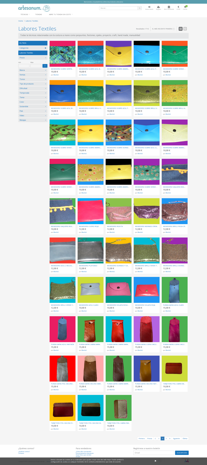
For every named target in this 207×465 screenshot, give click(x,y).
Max (31, 62)
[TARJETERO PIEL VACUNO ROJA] (62, 408)
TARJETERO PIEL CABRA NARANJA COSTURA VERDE (182, 384)
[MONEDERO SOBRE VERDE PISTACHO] (175, 54)
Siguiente (176, 438)
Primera (142, 438)
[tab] (32, 48)
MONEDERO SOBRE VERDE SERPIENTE (66, 148)
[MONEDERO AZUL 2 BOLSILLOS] (62, 250)
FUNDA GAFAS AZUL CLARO (173, 305)
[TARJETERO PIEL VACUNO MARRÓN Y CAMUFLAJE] (91, 408)
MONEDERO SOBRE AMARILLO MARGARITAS (96, 187)
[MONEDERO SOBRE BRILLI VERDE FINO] (91, 93)
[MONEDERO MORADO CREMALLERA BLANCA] (147, 211)
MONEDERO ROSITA (115, 226)
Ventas (22, 75)
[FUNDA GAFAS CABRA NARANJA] (119, 329)
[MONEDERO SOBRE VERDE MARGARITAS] (147, 172)
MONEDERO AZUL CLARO (88, 305)
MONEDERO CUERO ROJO (89, 226)
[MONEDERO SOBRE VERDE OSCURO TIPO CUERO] (62, 172)
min (19, 62)
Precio (22, 57)
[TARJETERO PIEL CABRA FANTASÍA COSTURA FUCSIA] (119, 408)
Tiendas (38, 14)
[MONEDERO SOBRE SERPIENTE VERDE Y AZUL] (62, 54)
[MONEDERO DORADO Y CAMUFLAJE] (119, 250)
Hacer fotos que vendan (83, 455)
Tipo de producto (27, 84)
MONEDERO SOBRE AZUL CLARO (147, 148)
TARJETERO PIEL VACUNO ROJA (63, 423)
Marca (22, 70)
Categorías (24, 48)
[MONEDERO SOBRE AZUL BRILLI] (91, 54)
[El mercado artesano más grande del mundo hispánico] (34, 8)
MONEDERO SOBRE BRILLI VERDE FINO (94, 108)
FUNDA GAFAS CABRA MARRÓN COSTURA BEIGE (125, 384)
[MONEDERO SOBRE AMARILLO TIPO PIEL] (119, 54)
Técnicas (24, 14)
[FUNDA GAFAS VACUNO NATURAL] (147, 369)
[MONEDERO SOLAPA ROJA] (147, 290)
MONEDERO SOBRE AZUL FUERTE (120, 108)
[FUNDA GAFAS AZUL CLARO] (175, 290)
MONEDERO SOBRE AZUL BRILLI (91, 69)
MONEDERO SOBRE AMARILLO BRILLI (177, 148)
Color (22, 102)
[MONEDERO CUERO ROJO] (91, 211)
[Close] (155, 460)
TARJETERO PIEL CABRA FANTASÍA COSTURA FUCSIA (127, 423)
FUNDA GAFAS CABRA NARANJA (118, 344)
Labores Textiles (31, 21)
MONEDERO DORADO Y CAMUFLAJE (120, 266)
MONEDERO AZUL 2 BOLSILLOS (63, 266)
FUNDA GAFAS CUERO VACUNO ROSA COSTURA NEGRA (184, 344)
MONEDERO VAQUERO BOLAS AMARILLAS (179, 187)
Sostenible (24, 106)
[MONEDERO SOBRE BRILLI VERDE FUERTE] (147, 93)
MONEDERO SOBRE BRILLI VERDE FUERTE (151, 108)
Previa (149, 438)
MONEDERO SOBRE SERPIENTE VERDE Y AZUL (69, 69)
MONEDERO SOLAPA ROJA (145, 305)
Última (185, 438)
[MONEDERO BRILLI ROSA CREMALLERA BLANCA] (175, 211)
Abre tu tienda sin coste (60, 14)
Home (20, 21)
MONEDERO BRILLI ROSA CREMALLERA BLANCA (181, 226)
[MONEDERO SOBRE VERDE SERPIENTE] (62, 132)
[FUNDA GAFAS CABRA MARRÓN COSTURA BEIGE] (119, 369)
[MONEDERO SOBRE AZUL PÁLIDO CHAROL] (147, 54)
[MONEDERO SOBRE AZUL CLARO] (147, 132)
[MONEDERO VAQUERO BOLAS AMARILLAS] (175, 172)
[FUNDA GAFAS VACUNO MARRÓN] (91, 369)
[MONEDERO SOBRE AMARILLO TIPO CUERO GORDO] (119, 172)
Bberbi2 (56, 75)
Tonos (22, 79)
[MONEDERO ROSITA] (119, 211)
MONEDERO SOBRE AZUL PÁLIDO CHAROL (151, 69)
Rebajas (23, 120)
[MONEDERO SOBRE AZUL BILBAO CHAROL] (62, 93)
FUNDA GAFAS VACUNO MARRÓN (91, 384)
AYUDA (78, 457)
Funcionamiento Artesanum (85, 453)
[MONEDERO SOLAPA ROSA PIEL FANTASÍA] (119, 290)
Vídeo (22, 115)
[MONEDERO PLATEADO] (91, 250)
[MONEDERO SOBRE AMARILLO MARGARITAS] (91, 172)
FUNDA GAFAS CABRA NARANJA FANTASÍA (94, 344)
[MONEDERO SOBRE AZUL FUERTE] (119, 93)
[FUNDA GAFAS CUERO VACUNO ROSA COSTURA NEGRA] (175, 329)
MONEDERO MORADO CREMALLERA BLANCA (152, 226)
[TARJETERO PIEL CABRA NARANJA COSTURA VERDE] (175, 369)
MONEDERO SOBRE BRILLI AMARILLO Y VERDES (181, 108)
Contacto (21, 453)
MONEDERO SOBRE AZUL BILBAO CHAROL (67, 108)
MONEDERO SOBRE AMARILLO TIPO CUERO (96, 148)
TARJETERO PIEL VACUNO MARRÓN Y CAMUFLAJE (98, 423)
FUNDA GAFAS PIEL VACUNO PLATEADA (66, 384)
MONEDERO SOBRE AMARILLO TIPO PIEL (123, 69)
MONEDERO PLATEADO (88, 266)
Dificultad (23, 88)
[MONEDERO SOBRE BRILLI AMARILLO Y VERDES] (175, 93)
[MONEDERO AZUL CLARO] (91, 290)
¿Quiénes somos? (24, 451)
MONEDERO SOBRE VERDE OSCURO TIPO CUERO (70, 187)
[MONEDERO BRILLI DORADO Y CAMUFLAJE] (175, 250)
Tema (22, 97)
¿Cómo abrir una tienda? (83, 451)
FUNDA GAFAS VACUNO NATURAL (148, 384)
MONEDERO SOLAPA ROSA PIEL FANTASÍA (123, 305)
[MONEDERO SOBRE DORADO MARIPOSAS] (119, 132)
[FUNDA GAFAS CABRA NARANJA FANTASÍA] (91, 329)
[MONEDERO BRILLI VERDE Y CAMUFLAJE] (147, 250)
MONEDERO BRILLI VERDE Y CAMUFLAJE (150, 266)
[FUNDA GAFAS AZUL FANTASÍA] (62, 329)
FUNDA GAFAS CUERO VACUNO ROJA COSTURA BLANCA (156, 344)
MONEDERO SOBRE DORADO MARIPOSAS (123, 148)
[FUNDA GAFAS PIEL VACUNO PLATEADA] (62, 369)
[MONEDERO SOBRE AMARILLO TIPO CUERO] (91, 132)
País (21, 111)
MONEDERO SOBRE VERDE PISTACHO (177, 69)
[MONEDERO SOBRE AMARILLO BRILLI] (175, 132)
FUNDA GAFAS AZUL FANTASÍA (62, 344)
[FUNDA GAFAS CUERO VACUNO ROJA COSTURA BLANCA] (147, 329)
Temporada (24, 93)
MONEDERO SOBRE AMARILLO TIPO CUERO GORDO (127, 187)
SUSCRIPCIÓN (182, 453)
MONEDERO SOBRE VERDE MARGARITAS (150, 187)
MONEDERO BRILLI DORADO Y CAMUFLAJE (179, 266)
